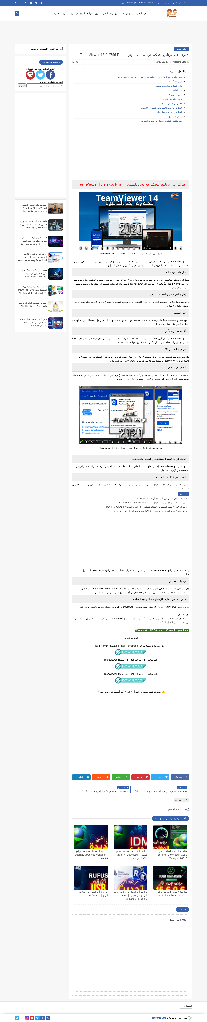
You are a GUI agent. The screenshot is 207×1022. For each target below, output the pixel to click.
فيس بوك (73, 13)
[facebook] (41, 3)
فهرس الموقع (185, 2)
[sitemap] (48, 1018)
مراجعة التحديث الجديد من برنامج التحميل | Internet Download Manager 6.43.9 (131, 855)
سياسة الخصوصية (162, 2)
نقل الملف (177, 90)
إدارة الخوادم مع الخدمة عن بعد (168, 85)
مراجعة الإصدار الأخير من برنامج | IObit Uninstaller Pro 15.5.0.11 (152, 502)
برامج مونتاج (128, 13)
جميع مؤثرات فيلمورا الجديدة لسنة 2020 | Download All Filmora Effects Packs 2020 (34, 208)
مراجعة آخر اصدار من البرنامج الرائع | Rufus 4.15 (160, 498)
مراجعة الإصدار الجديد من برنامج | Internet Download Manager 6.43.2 (149, 510)
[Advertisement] (130, 150)
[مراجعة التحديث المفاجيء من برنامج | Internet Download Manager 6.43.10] (170, 837)
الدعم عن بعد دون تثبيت (171, 103)
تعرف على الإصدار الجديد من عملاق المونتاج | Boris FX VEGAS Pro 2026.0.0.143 (145, 506)
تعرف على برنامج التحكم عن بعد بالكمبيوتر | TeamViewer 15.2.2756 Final (149, 77)
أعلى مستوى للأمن (174, 94)
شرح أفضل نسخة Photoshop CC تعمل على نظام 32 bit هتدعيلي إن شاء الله (33, 322)
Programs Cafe (158, 1017)
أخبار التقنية (141, 13)
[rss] (21, 3)
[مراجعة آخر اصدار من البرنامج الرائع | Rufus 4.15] (91, 878)
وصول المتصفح (175, 116)
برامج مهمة (115, 13)
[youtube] (31, 3)
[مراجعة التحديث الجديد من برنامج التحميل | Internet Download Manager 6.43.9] (130, 837)
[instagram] (26, 3)
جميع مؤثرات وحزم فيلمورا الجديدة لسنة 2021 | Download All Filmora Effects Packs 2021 (32, 289)
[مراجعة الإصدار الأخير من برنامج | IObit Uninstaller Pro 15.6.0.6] (170, 878)
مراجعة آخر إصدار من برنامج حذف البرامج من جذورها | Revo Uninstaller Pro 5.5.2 (130, 895)
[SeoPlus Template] (190, 1018)
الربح (82, 13)
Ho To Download (145, 2)
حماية (56, 13)
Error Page (131, 2)
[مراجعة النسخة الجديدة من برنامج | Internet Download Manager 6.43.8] (91, 837)
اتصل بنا (174, 2)
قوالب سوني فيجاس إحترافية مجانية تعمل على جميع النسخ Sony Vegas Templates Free (34, 240)
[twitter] (36, 3)
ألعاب (105, 13)
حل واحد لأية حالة (174, 81)
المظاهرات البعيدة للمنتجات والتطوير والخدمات (161, 107)
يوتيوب (64, 13)
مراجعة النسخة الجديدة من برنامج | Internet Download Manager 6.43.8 (91, 855)
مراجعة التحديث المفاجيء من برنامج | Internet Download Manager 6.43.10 (172, 855)
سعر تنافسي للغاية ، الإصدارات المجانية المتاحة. (161, 120)
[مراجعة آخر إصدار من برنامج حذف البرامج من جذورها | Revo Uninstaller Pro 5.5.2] (130, 878)
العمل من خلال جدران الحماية (169, 112)
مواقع (89, 13)
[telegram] (15, 3)
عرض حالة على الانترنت (172, 99)
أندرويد (97, 13)
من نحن (121, 2)
